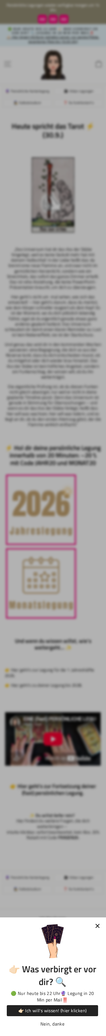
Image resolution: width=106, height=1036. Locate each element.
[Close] (97, 926)
